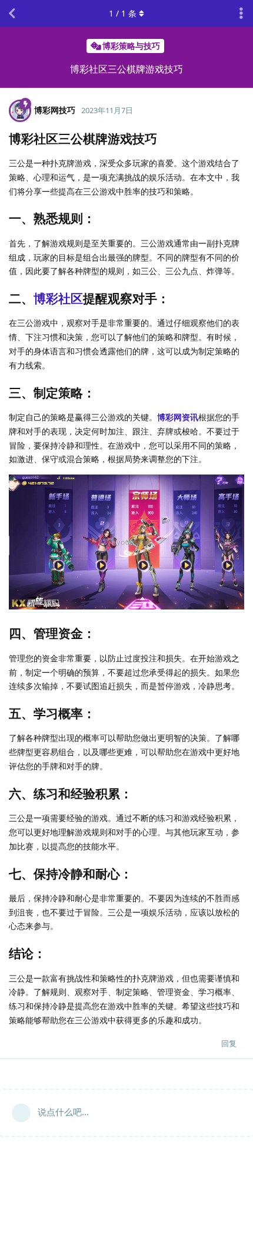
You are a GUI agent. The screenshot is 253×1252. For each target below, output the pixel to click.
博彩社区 (58, 298)
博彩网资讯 (177, 417)
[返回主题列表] (12, 13)
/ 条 (123, 13)
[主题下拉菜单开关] (241, 13)
